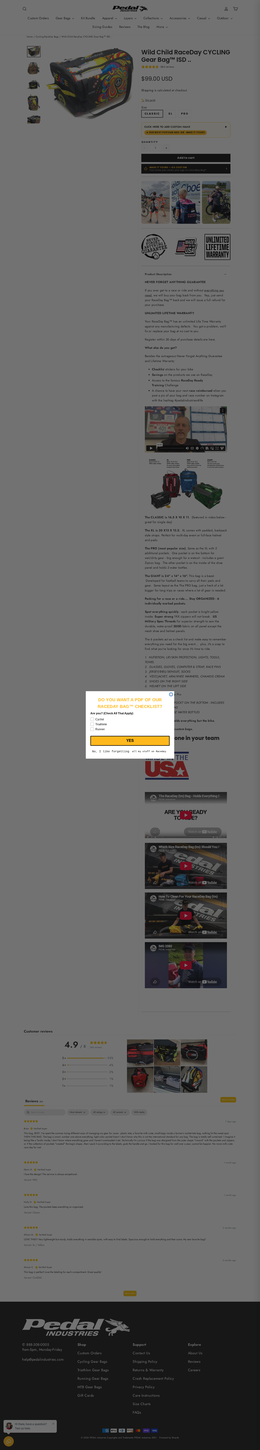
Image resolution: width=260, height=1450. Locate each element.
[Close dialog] (171, 694)
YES (130, 740)
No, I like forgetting (110, 751)
